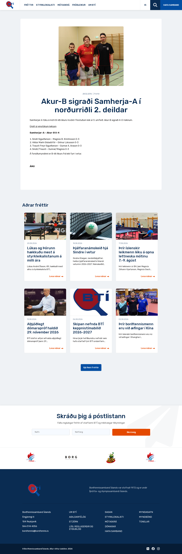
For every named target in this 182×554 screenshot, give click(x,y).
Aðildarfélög (77, 517)
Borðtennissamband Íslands (34, 490)
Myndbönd (145, 517)
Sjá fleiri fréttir (91, 367)
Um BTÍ (92, 5)
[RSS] (148, 549)
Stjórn (73, 521)
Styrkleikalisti (45, 5)
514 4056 (32, 526)
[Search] (155, 5)
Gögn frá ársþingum (116, 4)
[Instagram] (158, 549)
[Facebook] (153, 549)
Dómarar (110, 526)
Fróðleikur (79, 5)
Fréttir (28, 5)
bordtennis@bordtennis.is (35, 531)
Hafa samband (171, 5)
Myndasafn (146, 512)
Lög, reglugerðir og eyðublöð (81, 528)
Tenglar (100, 4)
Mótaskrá (63, 5)
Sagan (97, 4)
